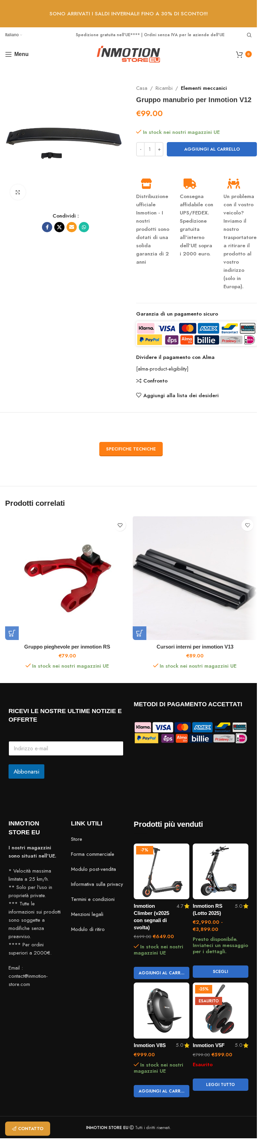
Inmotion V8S (150, 1045)
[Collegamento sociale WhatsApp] (84, 227)
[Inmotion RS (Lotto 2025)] (220, 871)
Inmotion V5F (208, 1045)
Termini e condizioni (93, 899)
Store (76, 839)
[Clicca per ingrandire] (18, 192)
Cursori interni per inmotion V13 (195, 647)
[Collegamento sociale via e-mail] (72, 227)
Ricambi (164, 88)
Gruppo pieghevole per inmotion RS (67, 647)
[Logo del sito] (128, 53)
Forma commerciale (92, 854)
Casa (141, 88)
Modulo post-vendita (93, 869)
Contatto (30, 1128)
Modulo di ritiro (88, 929)
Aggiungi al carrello (212, 149)
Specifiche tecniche (131, 449)
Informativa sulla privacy (97, 884)
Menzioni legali (87, 914)
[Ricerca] (249, 35)
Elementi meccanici (204, 88)
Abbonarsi (26, 771)
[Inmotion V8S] (161, 1010)
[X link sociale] (59, 227)
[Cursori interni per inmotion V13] (195, 578)
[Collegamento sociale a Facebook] (47, 227)
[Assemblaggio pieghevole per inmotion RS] (67, 578)
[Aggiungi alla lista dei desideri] (120, 525)
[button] (12, 633)
